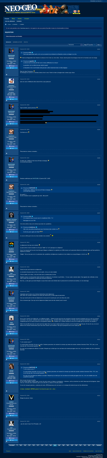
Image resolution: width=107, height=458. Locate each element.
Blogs (13, 18)
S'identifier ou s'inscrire (96, 1)
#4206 (98, 184)
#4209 (98, 267)
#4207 (98, 213)
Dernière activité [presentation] (17, 42)
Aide (70, 451)
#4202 (98, 79)
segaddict (11, 85)
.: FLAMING (21, 24)
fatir (11, 273)
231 (25, 445)
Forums (7, 18)
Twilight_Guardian (11, 219)
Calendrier (19, 21)
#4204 (98, 129)
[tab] (8, 42)
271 (29, 445)
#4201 (98, 49)
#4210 (98, 291)
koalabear (11, 136)
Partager (12, 65)
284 (68, 445)
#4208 (98, 242)
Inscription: (9, 61)
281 (55, 445)
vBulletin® (95, 455)
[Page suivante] (95, 45)
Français (8, 451)
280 (51, 445)
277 (38, 445)
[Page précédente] (93, 45)
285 (72, 445)
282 (59, 445)
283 (63, 445)
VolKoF (11, 402)
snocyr (11, 370)
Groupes (26, 18)
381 (89, 445)
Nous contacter (77, 451)
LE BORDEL (14, 24)
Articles (20, 18)
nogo (11, 322)
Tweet (12, 68)
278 (42, 445)
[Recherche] (81, 45)
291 (80, 445)
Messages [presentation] (8, 42)
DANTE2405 (11, 55)
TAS (91, 344)
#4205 (98, 158)
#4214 (98, 395)
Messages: (10, 63)
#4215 (98, 421)
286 (76, 445)
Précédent (11, 445)
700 (93, 445)
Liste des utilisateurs (10, 21)
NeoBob (11, 248)
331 (85, 445)
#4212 (98, 339)
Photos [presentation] (26, 42)
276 (34, 445)
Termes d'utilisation (88, 451)
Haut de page (98, 451)
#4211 (98, 316)
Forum (9, 24)
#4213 (98, 364)
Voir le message (32, 52)
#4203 (98, 105)
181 (21, 445)
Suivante (99, 445)
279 (46, 445)
